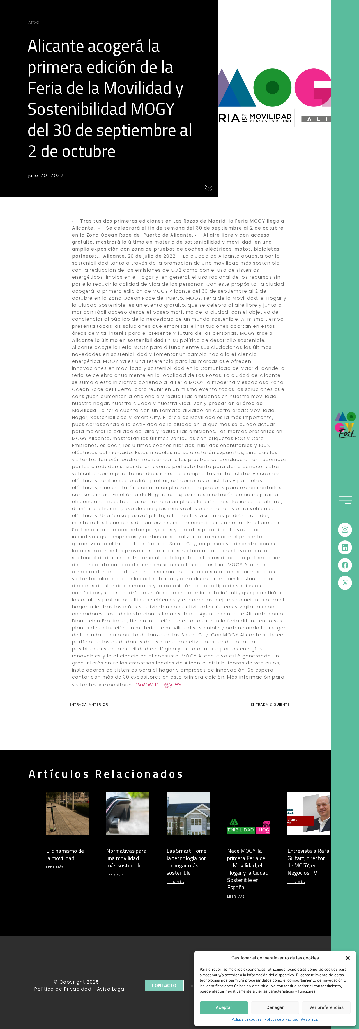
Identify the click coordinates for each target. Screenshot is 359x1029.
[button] (348, 958)
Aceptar (224, 1007)
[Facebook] (345, 565)
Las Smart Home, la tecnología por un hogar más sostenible (187, 861)
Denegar (275, 1007)
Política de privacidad (281, 1019)
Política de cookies (247, 1019)
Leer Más (54, 867)
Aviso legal (310, 1019)
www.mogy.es (159, 684)
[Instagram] (345, 530)
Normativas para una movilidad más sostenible (126, 858)
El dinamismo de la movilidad (65, 854)
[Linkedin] (345, 547)
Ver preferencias (326, 1007)
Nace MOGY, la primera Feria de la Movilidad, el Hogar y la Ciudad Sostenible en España (247, 869)
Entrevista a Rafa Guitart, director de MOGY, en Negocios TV (308, 861)
